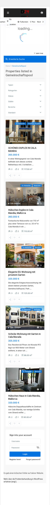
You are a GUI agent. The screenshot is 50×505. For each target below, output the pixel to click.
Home (8, 66)
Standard (11, 113)
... (32, 164)
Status (10, 96)
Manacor (22, 141)
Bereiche (11, 107)
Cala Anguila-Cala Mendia (21, 265)
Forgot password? (33, 459)
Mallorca (13, 141)
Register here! (15, 459)
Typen (10, 85)
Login (25, 454)
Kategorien (12, 90)
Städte (10, 101)
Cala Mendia (15, 203)
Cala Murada (15, 327)
